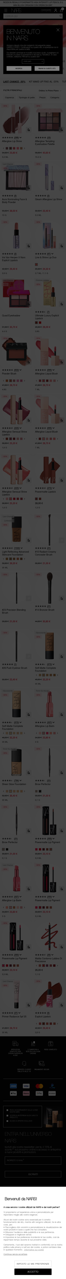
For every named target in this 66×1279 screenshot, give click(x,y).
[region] (33, 1233)
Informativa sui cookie (34, 1249)
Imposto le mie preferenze (33, 1263)
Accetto (33, 1271)
